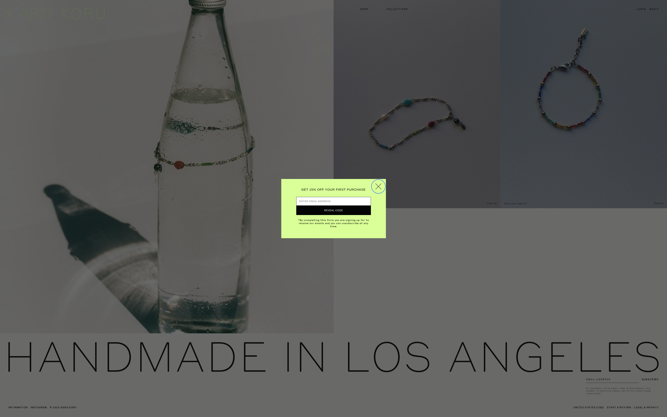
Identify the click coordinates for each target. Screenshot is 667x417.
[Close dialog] (378, 186)
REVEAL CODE (333, 210)
